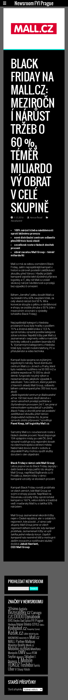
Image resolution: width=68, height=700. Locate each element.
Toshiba (26, 664)
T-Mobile (25, 660)
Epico (28, 620)
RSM (34, 652)
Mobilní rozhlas (19, 648)
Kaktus (42, 624)
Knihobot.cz (17, 628)
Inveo (27, 624)
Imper (19, 624)
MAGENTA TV (24, 638)
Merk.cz (30, 645)
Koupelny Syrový (33, 629)
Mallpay (30, 641)
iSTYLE (35, 624)
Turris (36, 665)
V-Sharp (19, 669)
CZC (11, 616)
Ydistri (27, 669)
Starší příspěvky (15, 689)
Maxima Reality (16, 645)
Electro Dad (18, 620)
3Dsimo (13, 608)
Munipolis (13, 653)
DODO (19, 616)
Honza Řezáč (36, 217)
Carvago (36, 612)
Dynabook (32, 616)
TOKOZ (14, 664)
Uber (11, 669)
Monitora (35, 648)
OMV (21, 652)
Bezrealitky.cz (19, 612)
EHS (10, 620)
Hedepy (12, 624)
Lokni (26, 633)
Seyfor (12, 656)
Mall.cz (34, 637)
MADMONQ (13, 638)
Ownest (28, 653)
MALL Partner (16, 641)
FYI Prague (37, 620)
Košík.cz (15, 632)
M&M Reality (34, 633)
